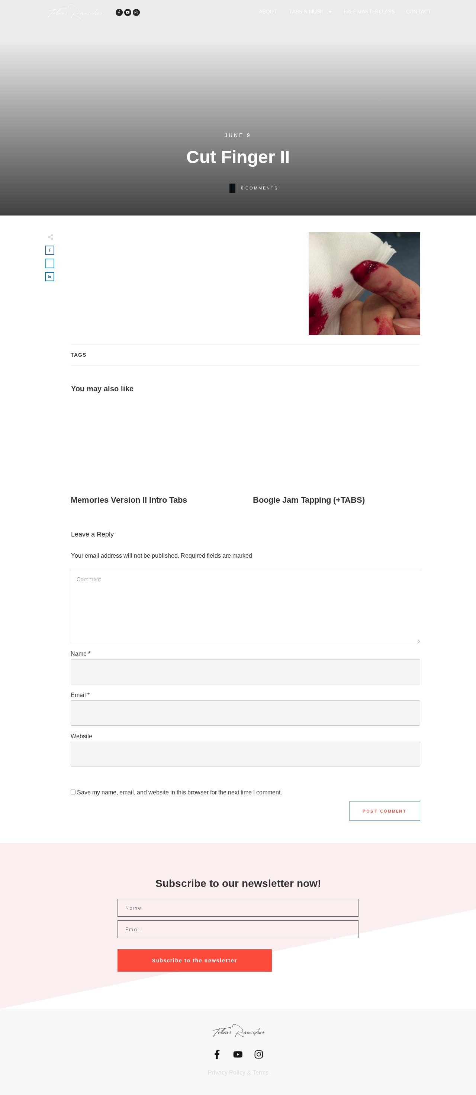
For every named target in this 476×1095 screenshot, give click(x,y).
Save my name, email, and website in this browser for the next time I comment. (179, 792)
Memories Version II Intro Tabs (154, 454)
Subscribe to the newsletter (194, 960)
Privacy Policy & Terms (238, 1072)
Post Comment (385, 811)
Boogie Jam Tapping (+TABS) (336, 454)
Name (80, 654)
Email (80, 695)
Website (81, 736)
